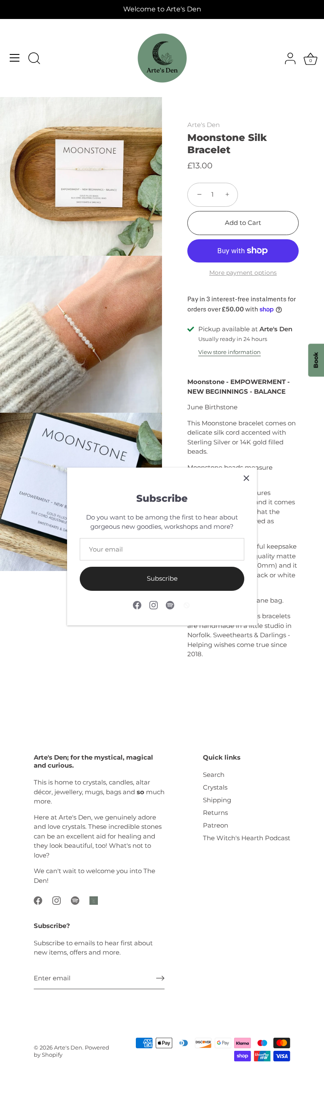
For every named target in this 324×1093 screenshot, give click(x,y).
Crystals (215, 787)
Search (213, 775)
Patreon (215, 825)
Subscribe (162, 578)
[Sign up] (160, 978)
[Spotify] (170, 605)
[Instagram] (153, 605)
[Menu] (14, 58)
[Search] (34, 59)
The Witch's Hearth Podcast (246, 838)
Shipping (217, 800)
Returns (215, 813)
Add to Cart (243, 223)
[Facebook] (137, 605)
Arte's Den (203, 125)
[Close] (246, 478)
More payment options (243, 272)
